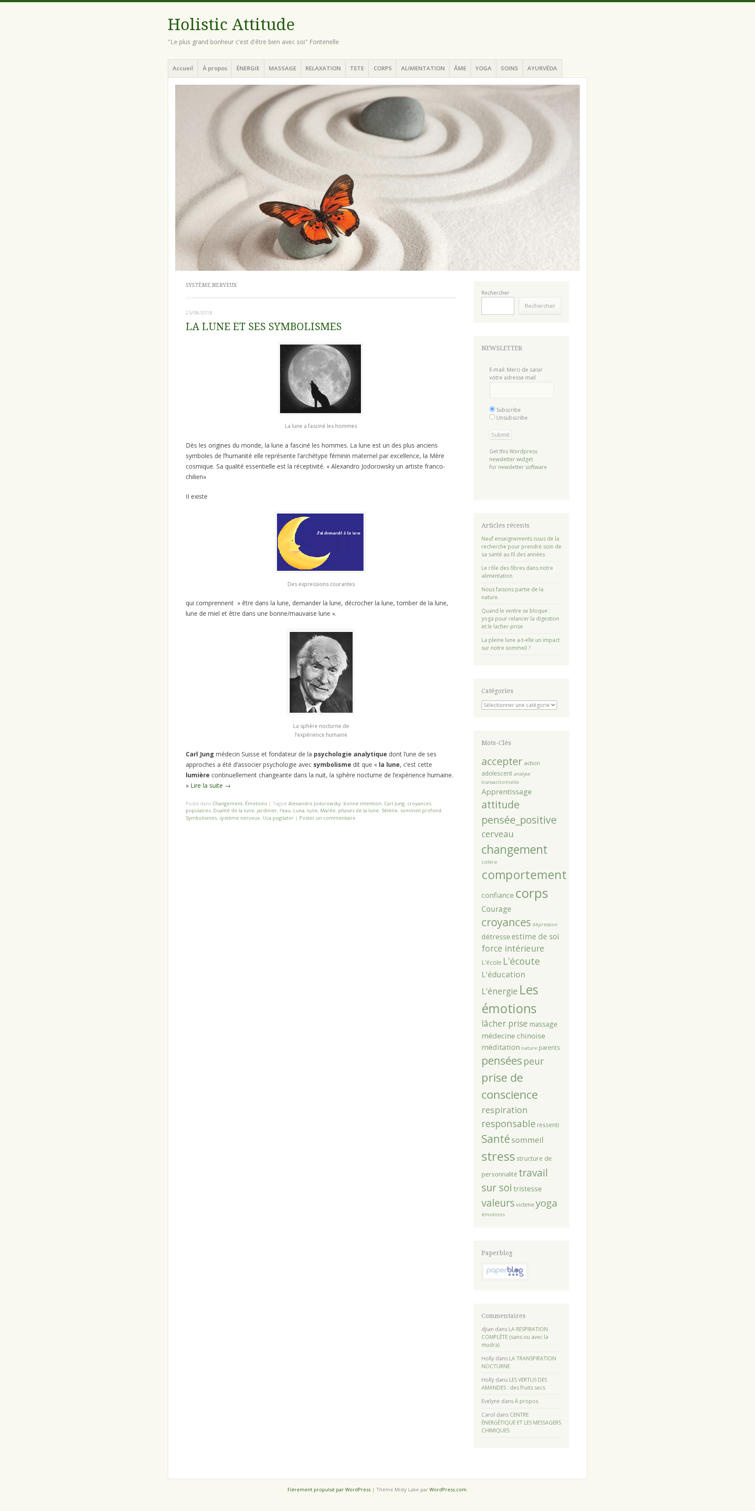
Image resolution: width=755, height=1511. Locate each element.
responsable (508, 1123)
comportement (524, 874)
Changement (227, 803)
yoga (547, 1203)
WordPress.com (448, 1489)
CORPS (383, 68)
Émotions (256, 803)
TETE (357, 68)
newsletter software (522, 467)
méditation (500, 1047)
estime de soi (535, 936)
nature (529, 1048)
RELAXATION (323, 68)
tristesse (527, 1189)
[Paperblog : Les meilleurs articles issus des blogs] (504, 1278)
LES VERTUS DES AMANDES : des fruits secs (514, 1383)
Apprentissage (506, 792)
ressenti (548, 1125)
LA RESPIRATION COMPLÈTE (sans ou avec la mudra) (514, 1337)
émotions (493, 1214)
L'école (491, 962)
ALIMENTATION (423, 68)
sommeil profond (420, 810)
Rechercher (495, 293)
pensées (501, 1060)
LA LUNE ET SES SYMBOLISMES (264, 327)
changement (514, 849)
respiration (504, 1110)
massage (543, 1024)
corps (531, 893)
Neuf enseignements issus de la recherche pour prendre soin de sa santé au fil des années (521, 546)
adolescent (497, 773)
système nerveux (239, 817)
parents (549, 1047)
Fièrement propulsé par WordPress (329, 1489)
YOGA (483, 68)
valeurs (498, 1203)
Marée (328, 810)
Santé (495, 1138)
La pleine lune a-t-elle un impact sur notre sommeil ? (520, 644)
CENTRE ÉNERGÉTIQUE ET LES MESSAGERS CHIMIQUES (521, 1422)
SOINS (509, 68)
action (532, 763)
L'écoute (521, 961)
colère (489, 862)
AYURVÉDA (542, 68)
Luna (299, 810)
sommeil (527, 1140)
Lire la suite (210, 785)
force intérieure (512, 948)
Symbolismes (201, 817)
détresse (495, 936)
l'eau (285, 810)
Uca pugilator (278, 817)
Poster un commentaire (327, 817)
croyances (506, 922)
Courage (496, 909)
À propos (215, 68)
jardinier (267, 810)
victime (525, 1204)
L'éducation (503, 974)
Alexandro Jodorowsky (314, 803)
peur (533, 1061)
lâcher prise (504, 1023)
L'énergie (499, 991)
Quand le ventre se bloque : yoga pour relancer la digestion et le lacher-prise (520, 618)
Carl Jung (394, 803)
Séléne (389, 810)
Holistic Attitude (231, 24)
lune (312, 810)
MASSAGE (282, 68)
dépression (545, 924)
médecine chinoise (513, 1036)
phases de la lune (358, 810)
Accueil (183, 68)
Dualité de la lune (233, 810)
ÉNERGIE (248, 68)
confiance (497, 895)
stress (498, 1156)
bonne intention (362, 803)
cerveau (497, 834)
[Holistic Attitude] (377, 178)
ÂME (460, 68)
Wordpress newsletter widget (513, 455)
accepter (502, 761)
